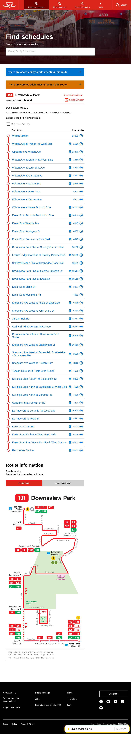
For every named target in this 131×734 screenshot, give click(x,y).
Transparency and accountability (11, 699)
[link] (45, 72)
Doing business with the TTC (48, 705)
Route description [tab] (63, 483)
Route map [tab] (24, 483)
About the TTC (9, 693)
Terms (5, 724)
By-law (14, 724)
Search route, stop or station (22, 44)
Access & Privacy (27, 724)
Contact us (113, 694)
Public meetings (42, 693)
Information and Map (73, 95)
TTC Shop (72, 699)
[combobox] (50, 51)
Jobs (37, 699)
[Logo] (9, 5)
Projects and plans (11, 707)
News (69, 693)
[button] (100, 5)
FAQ (69, 705)
